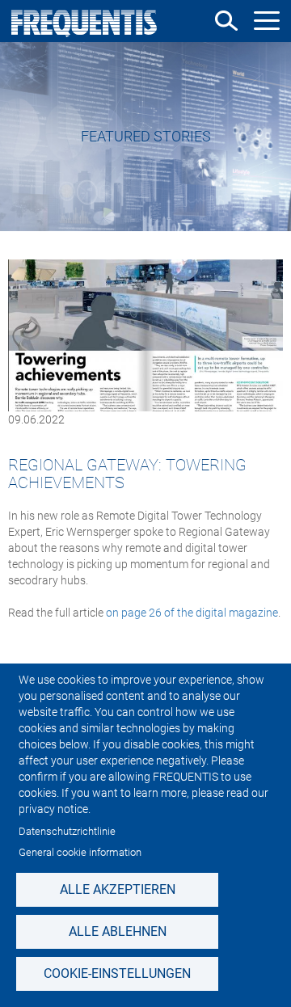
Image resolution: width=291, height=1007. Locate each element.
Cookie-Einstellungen (117, 973)
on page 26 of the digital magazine (192, 612)
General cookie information (80, 852)
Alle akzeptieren (117, 889)
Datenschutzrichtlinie (67, 831)
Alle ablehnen (118, 931)
